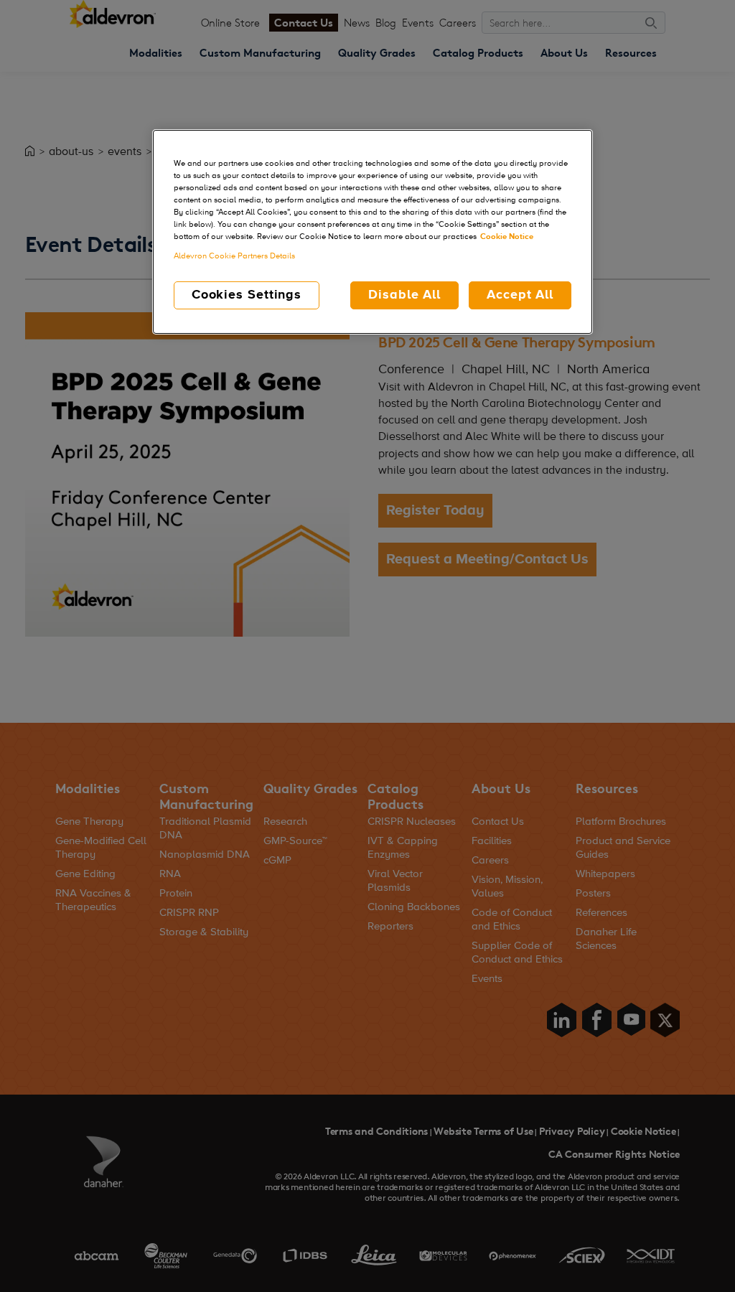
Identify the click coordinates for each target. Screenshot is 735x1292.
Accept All (520, 295)
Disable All (404, 295)
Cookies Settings (246, 295)
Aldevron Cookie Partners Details (234, 256)
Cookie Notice (506, 237)
